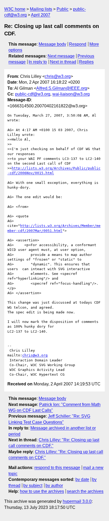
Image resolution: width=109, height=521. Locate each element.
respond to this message (57, 467)
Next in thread (63, 62)
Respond (77, 44)
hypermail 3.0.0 (77, 501)
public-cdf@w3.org (32, 94)
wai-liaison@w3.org (71, 94)
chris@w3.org (58, 76)
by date (82, 479)
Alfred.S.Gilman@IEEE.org (61, 88)
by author (54, 485)
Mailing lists (41, 9)
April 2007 (40, 15)
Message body (52, 44)
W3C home (14, 9)
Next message (61, 56)
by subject (32, 485)
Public (63, 9)
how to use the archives (42, 491)
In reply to (38, 62)
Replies (86, 62)
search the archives (85, 491)
